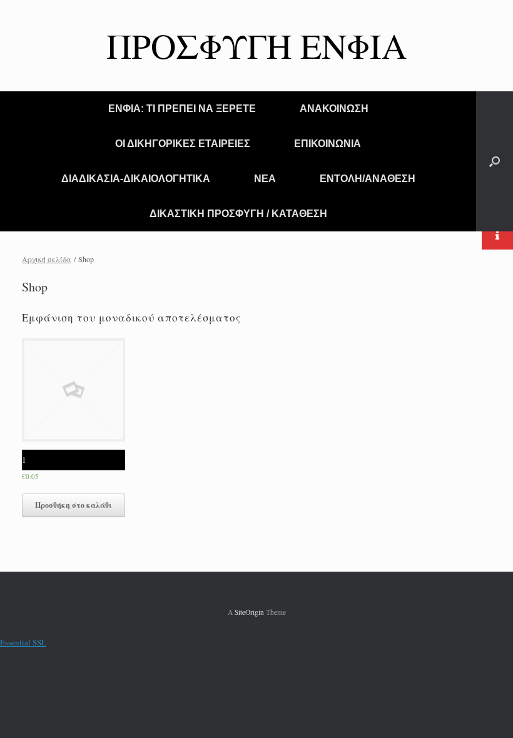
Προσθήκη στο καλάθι (73, 505)
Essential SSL (23, 642)
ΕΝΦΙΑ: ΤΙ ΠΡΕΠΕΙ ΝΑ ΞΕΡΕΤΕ (182, 108)
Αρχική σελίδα (46, 259)
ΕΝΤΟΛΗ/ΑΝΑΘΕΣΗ (367, 178)
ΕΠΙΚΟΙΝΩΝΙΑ (327, 143)
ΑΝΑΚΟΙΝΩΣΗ (334, 108)
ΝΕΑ (265, 178)
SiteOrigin (249, 612)
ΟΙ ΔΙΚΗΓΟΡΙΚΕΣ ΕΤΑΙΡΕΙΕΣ (182, 143)
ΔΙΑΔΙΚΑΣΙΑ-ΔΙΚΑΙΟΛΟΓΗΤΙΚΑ (135, 178)
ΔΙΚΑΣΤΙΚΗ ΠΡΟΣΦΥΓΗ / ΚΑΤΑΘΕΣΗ (238, 213)
